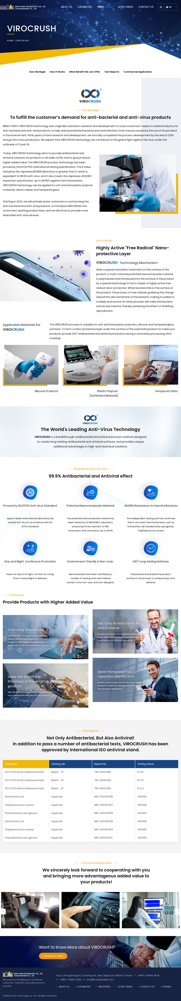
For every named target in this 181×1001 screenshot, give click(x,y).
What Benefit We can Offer (84, 71)
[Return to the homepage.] (22, 7)
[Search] (161, 7)
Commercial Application (137, 71)
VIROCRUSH (22, 40)
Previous (3, 911)
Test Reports (111, 71)
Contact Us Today (53, 955)
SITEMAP (166, 986)
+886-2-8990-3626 (69, 979)
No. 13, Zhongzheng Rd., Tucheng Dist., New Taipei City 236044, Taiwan (94, 975)
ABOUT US (64, 986)
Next (178, 911)
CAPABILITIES (83, 986)
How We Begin (37, 71)
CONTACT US (147, 986)
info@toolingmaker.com (98, 979)
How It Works (57, 71)
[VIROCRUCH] (105, 7)
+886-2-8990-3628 (146, 975)
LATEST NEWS (125, 986)
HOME (10, 40)
